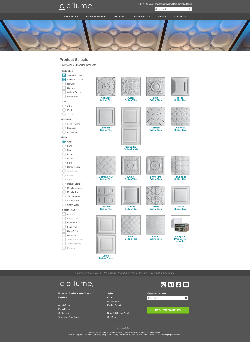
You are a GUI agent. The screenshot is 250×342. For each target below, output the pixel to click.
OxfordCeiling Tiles (180, 208)
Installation (67, 71)
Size (63, 101)
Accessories (113, 301)
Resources (142, 16)
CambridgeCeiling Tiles (106, 129)
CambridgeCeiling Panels (131, 148)
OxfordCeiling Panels (106, 257)
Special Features (70, 210)
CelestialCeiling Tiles (156, 129)
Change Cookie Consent (158, 335)
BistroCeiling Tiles (180, 99)
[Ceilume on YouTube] (186, 286)
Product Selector (115, 305)
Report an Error (174, 335)
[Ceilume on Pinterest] (171, 286)
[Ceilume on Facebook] (178, 286)
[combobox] (171, 9)
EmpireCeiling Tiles (131, 178)
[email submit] (186, 298)
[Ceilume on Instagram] (163, 286)
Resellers (62, 297)
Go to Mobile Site (123, 328)
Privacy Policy (100, 335)
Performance (96, 16)
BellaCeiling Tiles (156, 99)
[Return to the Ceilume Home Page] (75, 287)
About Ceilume (65, 305)
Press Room (64, 309)
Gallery (120, 16)
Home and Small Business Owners (74, 293)
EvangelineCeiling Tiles (156, 178)
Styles (110, 293)
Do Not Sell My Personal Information (133, 335)
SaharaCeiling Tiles (156, 237)
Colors (110, 297)
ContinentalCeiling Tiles (180, 129)
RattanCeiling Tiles (131, 237)
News (162, 16)
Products (71, 16)
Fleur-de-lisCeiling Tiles (180, 178)
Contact (180, 16)
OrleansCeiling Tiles (156, 208)
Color (64, 137)
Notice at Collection (86, 335)
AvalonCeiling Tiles (131, 99)
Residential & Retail (182, 4)
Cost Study (112, 317)
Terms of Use (73, 335)
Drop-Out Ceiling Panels (118, 313)
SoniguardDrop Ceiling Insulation (180, 238)
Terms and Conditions (68, 317)
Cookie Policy (113, 335)
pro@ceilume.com (163, 4)
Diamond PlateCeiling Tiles (106, 178)
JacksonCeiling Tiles (106, 208)
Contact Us (63, 313)
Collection (66, 119)
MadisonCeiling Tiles (131, 208)
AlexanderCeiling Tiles (106, 99)
